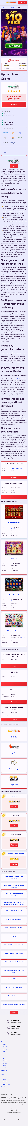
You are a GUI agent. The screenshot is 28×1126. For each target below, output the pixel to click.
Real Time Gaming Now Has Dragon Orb (14, 895)
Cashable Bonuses (14, 996)
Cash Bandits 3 (14, 595)
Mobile (4, 1068)
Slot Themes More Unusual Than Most (14, 971)
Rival (4, 1051)
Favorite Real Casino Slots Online (14, 1004)
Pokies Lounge (14, 769)
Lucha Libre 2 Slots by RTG (14, 911)
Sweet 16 (14, 559)
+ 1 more (13, 528)
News (2, 1058)
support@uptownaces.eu (19, 378)
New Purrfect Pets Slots (13, 919)
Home (4, 7)
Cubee (14, 936)
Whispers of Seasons (14, 631)
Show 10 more (4, 1054)
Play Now (22, 2)
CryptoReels (14, 785)
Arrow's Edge (6, 1046)
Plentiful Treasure (14, 522)
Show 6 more (4, 1070)
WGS (4, 1044)
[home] (11, 4)
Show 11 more (4, 1087)
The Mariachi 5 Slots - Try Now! (14, 945)
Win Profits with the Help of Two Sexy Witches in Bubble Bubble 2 (14, 903)
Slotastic (14, 737)
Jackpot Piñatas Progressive (16, 853)
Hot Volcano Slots (19, 67)
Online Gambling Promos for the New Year (14, 878)
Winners (5, 1060)
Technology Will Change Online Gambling (14, 886)
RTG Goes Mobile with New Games (14, 962)
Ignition (14, 753)
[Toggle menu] (2, 2)
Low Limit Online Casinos (14, 979)
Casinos (12, 7)
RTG (4, 1077)
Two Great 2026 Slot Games (14, 953)
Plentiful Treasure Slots (16, 468)
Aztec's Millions (16, 796)
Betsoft (5, 1082)
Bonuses (5, 1063)
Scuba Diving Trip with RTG (14, 928)
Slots (4, 1065)
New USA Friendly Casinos (14, 987)
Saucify (5, 1049)
